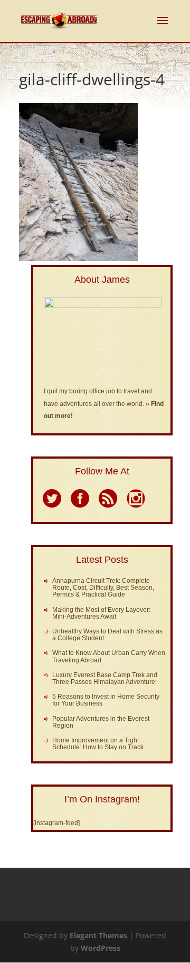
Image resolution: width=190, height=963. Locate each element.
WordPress (100, 948)
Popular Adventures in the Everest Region (100, 722)
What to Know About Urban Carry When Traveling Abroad (108, 656)
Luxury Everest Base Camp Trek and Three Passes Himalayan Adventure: (104, 678)
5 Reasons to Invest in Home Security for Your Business (105, 700)
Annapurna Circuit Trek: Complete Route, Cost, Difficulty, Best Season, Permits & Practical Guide (103, 587)
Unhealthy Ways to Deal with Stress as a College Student (107, 635)
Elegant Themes (98, 935)
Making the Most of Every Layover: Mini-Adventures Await (101, 613)
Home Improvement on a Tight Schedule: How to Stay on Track (98, 744)
